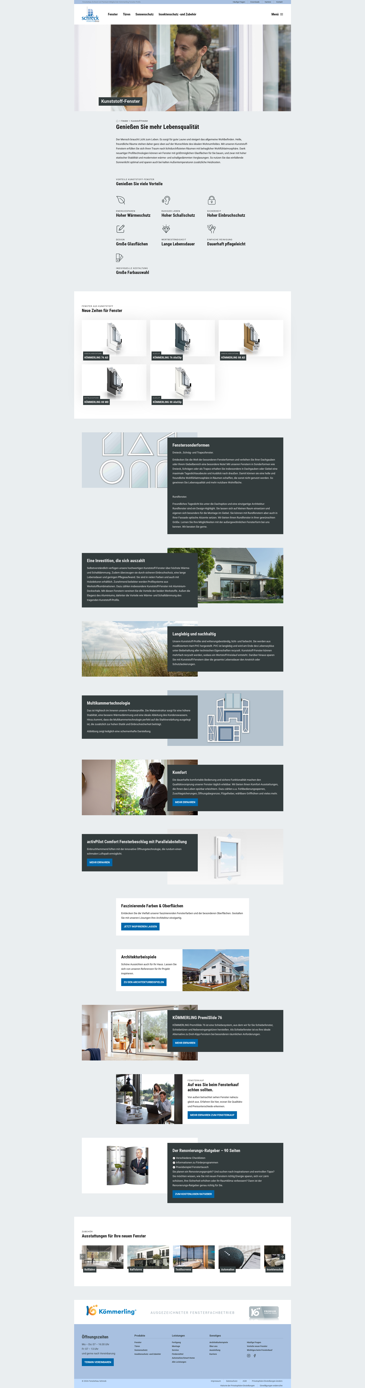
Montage (176, 1346)
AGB (245, 1381)
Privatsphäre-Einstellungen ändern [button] (267, 1381)
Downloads (254, 2)
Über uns (213, 1346)
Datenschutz (231, 1381)
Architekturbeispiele (218, 1342)
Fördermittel (177, 1354)
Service (175, 1350)
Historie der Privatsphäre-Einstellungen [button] (237, 1385)
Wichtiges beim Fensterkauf (259, 1350)
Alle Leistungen (179, 1362)
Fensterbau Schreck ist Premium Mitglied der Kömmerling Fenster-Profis (111, 2)
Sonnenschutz (140, 1350)
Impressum (216, 1381)
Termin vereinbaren (97, 1362)
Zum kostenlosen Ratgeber (193, 1194)
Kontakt (279, 2)
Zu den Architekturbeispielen (144, 982)
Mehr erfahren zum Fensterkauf (212, 1115)
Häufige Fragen (239, 2)
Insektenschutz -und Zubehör (147, 1354)
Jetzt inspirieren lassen (140, 926)
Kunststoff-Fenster (139, 121)
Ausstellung (214, 1350)
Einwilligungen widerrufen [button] (271, 1385)
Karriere (268, 2)
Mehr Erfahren (100, 862)
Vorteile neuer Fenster (257, 1346)
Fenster (124, 121)
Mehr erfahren (185, 802)
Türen (137, 1346)
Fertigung (176, 1342)
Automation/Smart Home (183, 1358)
